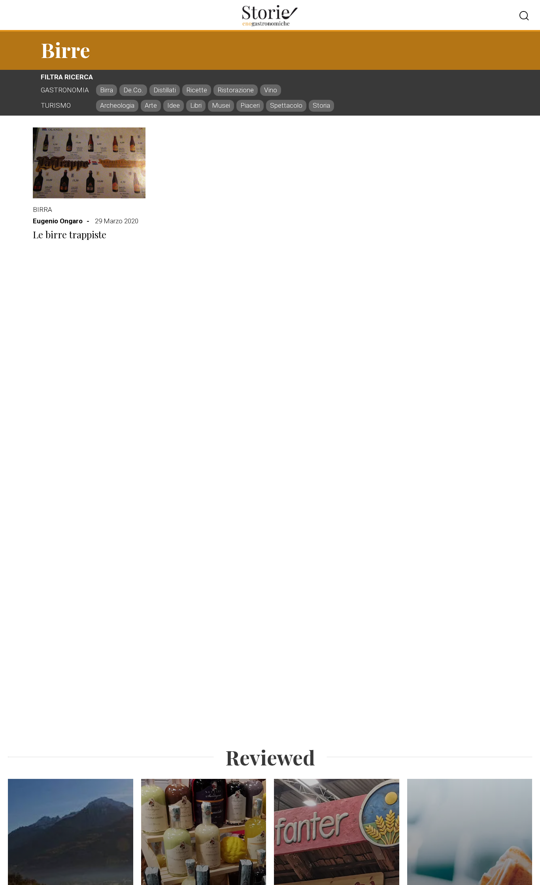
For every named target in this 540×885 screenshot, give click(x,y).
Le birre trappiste (69, 234)
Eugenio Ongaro (58, 221)
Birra (42, 209)
